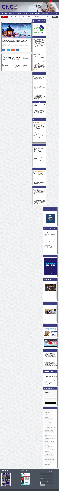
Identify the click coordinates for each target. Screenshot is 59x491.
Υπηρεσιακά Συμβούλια (51, 459)
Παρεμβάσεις (47, 451)
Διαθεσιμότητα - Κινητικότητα (49, 430)
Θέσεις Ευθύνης (51, 443)
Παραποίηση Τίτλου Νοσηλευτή (49, 449)
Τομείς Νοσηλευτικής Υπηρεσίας (49, 457)
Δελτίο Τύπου (53, 427)
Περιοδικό (19, 13)
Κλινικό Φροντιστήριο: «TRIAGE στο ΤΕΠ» (51, 376)
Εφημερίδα (15, 13)
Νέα (6, 13)
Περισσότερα (35, 69)
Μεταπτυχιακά (47, 444)
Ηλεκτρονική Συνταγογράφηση (49, 441)
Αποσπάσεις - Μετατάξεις (48, 422)
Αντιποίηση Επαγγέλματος (49, 419)
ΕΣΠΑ (48, 432)
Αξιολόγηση (46, 420)
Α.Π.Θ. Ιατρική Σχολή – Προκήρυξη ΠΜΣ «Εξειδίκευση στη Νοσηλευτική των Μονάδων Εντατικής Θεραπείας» (6, 64)
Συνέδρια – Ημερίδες (26, 13)
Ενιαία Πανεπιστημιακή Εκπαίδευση (50, 438)
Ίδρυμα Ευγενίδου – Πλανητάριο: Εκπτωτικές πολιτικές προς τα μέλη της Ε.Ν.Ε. (39, 87)
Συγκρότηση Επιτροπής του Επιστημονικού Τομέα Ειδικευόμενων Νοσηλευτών (39, 148)
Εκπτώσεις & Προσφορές (37, 76)
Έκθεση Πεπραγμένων (48, 414)
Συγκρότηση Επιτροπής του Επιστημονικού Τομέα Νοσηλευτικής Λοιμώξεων (39, 157)
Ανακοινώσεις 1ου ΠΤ (17, 45)
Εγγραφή (50, 403)
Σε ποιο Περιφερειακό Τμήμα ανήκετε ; (46, 481)
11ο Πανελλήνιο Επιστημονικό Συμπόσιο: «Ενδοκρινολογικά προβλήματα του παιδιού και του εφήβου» (39, 136)
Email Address (46, 472)
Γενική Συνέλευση (47, 427)
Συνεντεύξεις (52, 456)
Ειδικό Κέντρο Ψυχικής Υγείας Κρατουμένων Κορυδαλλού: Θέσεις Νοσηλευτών (49, 247)
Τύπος (46, 459)
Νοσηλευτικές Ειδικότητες (48, 446)
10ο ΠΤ (46, 412)
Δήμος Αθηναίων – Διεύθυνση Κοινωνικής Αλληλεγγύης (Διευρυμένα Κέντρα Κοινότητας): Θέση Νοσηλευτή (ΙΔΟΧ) (41, 16)
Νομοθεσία (10, 13)
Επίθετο (41, 478)
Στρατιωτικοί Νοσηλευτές (48, 454)
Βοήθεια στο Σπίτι (47, 425)
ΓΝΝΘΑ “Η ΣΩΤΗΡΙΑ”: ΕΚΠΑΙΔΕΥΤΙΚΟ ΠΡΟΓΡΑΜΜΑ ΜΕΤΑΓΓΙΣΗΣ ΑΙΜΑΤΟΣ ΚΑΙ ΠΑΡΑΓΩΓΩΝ (39, 140)
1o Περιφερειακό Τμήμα (11, 45)
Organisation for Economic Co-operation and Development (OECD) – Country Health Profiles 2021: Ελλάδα (39, 111)
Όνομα (41, 475)
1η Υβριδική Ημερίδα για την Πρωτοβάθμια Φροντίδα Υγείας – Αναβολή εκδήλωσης (38, 133)
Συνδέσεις (31, 13)
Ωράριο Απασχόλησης (48, 464)
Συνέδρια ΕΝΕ (47, 456)
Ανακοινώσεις (47, 417)
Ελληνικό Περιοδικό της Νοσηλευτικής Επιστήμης (48, 436)
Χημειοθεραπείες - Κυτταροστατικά (50, 462)
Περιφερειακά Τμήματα (22, 45)
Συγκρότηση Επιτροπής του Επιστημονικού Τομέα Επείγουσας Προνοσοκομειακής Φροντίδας (38, 163)
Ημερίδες (46, 443)
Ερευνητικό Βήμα (36, 189)
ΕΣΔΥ (45, 432)
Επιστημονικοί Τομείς (45, 13)
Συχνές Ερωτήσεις (37, 13)
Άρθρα (49, 412)
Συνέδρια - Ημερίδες (36, 122)
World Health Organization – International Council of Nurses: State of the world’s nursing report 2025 (39, 108)
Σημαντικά (27, 45)
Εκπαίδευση (46, 433)
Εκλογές (52, 432)
